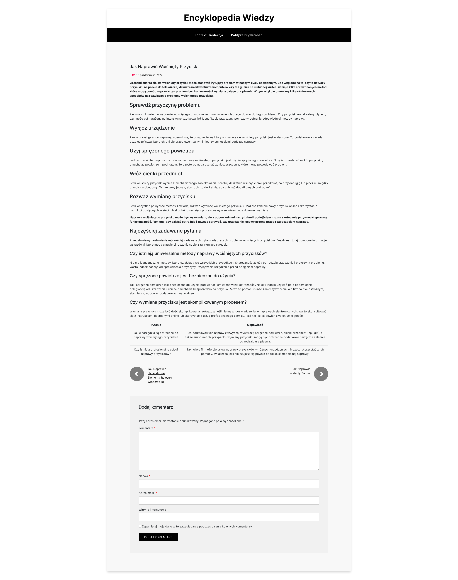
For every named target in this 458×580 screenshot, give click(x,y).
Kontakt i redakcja (209, 35)
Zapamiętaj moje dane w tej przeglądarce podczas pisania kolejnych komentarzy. (197, 526)
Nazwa (144, 476)
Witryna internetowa (152, 509)
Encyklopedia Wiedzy (229, 17)
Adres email (148, 493)
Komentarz (147, 428)
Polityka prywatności (247, 35)
